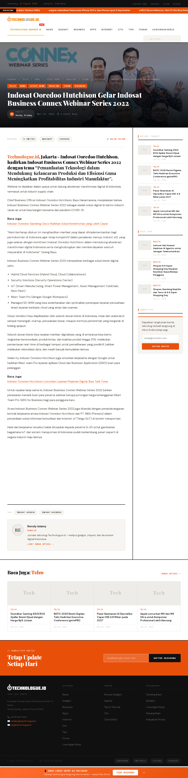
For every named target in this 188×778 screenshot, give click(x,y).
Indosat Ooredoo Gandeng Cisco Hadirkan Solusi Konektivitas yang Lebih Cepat (57, 224)
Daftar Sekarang (165, 658)
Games (108, 700)
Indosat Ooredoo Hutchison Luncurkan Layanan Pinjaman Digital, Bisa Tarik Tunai (57, 381)
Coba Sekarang (125, 772)
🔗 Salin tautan (116, 139)
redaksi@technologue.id (23, 721)
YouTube (157, 761)
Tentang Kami (139, 4)
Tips (131, 29)
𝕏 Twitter (29, 139)
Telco (25, 79)
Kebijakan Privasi (155, 719)
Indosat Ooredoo (26, 512)
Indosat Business (51, 512)
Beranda (11, 79)
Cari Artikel (110, 719)
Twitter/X (140, 761)
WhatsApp (47, 139)
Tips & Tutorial (112, 707)
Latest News (53, 79)
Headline (71, 79)
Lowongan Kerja (163, 29)
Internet (107, 29)
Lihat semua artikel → (40, 544)
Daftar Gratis (160, 346)
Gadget (63, 29)
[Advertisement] (66, 471)
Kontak (177, 4)
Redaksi (155, 4)
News (49, 29)
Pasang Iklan (153, 713)
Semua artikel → (171, 573)
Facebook (64, 139)
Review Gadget (113, 694)
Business (79, 29)
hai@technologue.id (21, 724)
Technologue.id (23, 156)
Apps (93, 29)
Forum (143, 29)
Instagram (122, 761)
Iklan (166, 4)
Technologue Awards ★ (25, 29)
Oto (120, 29)
